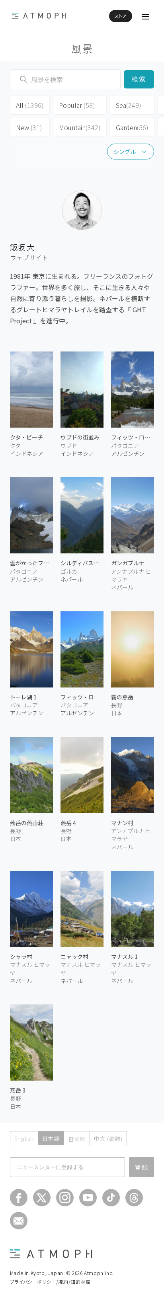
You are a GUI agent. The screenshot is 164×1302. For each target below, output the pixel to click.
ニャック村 (74, 956)
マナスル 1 (124, 956)
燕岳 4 (68, 823)
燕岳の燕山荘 (26, 823)
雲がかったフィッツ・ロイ (31, 563)
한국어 (77, 1139)
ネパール (72, 579)
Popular (77, 105)
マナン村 (122, 823)
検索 (139, 79)
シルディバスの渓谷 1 (82, 563)
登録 (142, 1167)
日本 (116, 713)
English (24, 1139)
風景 (82, 48)
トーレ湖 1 (23, 697)
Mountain (80, 127)
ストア (121, 16)
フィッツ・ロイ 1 (82, 697)
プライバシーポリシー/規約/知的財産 (50, 1281)
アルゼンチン (127, 453)
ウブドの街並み (80, 437)
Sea (128, 105)
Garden (132, 127)
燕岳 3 (17, 1090)
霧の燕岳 (122, 697)
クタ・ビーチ (26, 437)
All (30, 105)
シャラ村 (21, 956)
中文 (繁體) (108, 1139)
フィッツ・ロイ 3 (132, 437)
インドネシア (26, 453)
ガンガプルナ (127, 563)
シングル (124, 152)
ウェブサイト (29, 257)
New (29, 127)
